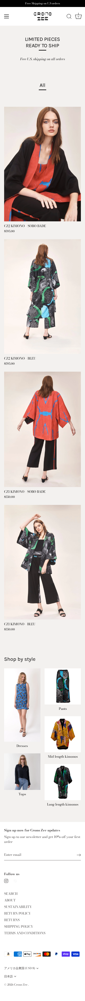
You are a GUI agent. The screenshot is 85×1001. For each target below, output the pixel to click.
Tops (22, 794)
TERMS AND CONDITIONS (24, 933)
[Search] (69, 17)
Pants (63, 709)
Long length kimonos (62, 804)
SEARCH (11, 893)
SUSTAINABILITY (18, 906)
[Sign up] (79, 854)
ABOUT (10, 900)
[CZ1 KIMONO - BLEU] (42, 562)
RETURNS (12, 919)
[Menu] (6, 16)
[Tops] (22, 771)
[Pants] (63, 686)
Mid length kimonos (63, 756)
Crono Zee (21, 985)
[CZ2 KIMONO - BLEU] (42, 296)
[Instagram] (6, 880)
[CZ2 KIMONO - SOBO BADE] (42, 164)
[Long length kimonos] (63, 782)
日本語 (8, 976)
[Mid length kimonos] (63, 734)
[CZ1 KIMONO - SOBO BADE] (42, 429)
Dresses (22, 746)
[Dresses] (22, 705)
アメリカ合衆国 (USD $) (19, 968)
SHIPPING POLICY (18, 926)
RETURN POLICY (17, 913)
